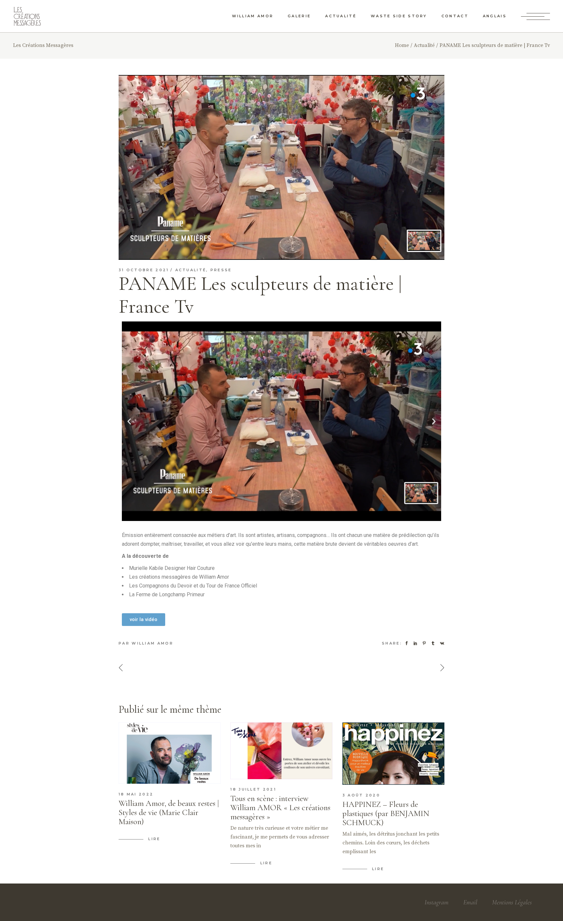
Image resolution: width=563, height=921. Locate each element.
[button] (129, 421)
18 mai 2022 (136, 794)
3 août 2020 (361, 795)
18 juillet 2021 (253, 789)
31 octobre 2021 (144, 270)
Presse (221, 270)
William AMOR (152, 643)
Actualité (424, 45)
